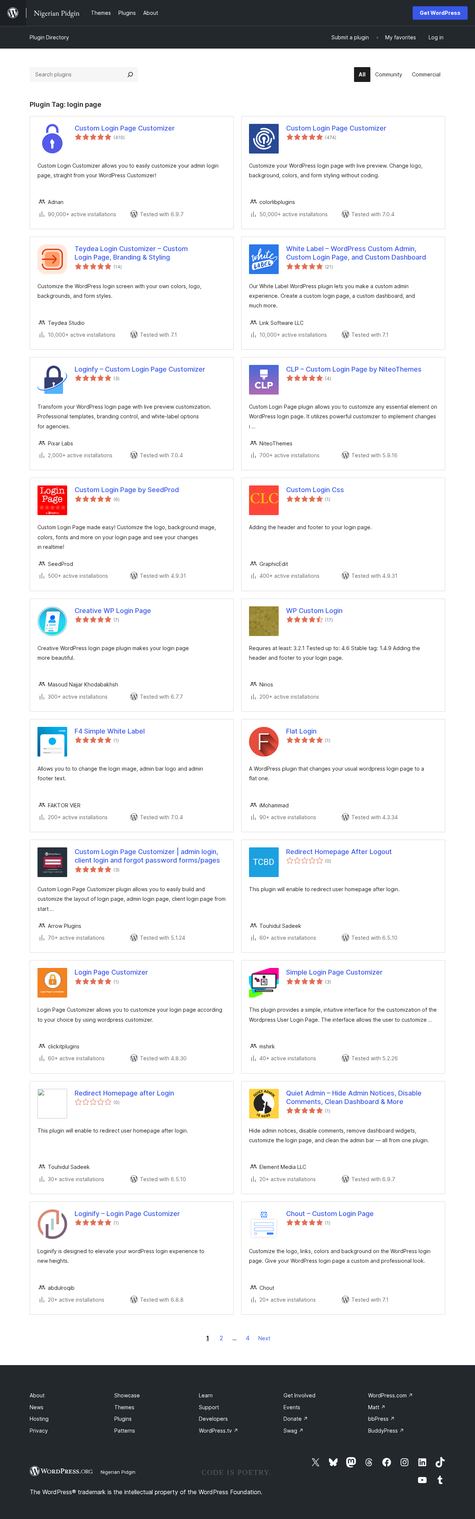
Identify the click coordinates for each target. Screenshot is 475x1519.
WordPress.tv (218, 1430)
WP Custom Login (314, 610)
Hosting (39, 1419)
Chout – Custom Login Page (330, 1213)
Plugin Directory (49, 37)
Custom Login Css (315, 490)
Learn (206, 1395)
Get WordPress (440, 13)
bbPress (381, 1419)
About (37, 1395)
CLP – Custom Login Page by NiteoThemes (354, 369)
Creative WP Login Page (113, 610)
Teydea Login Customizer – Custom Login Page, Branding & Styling (131, 253)
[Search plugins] (130, 74)
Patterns (124, 1430)
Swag (294, 1430)
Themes (124, 1407)
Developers (213, 1419)
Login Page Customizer (111, 972)
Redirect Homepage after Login (124, 1093)
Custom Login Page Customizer (125, 128)
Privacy (39, 1430)
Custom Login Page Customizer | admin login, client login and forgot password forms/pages (147, 856)
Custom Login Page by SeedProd (127, 490)
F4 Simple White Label (110, 731)
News (36, 1407)
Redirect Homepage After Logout (339, 852)
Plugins (123, 1419)
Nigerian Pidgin (118, 1472)
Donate (296, 1419)
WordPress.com (390, 1395)
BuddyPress (386, 1430)
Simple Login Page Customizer (334, 972)
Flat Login (301, 731)
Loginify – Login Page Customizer (127, 1213)
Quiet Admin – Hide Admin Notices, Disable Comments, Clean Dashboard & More (354, 1097)
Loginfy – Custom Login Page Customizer (140, 369)
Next (264, 1338)
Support (209, 1407)
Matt (377, 1407)
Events (292, 1407)
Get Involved (299, 1395)
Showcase (127, 1395)
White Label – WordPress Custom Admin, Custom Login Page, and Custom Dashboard (356, 253)
